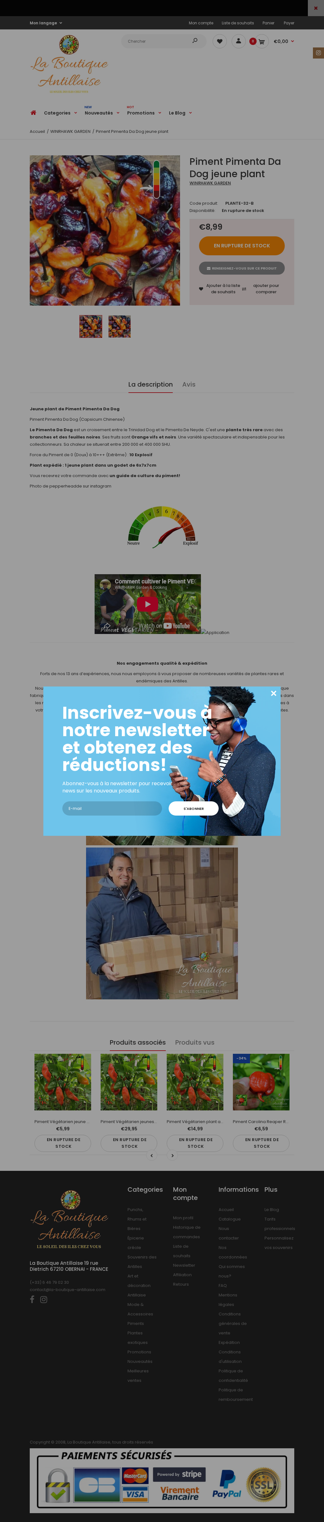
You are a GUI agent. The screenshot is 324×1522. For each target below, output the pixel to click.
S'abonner (194, 808)
